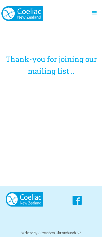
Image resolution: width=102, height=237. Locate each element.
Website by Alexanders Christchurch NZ (51, 232)
